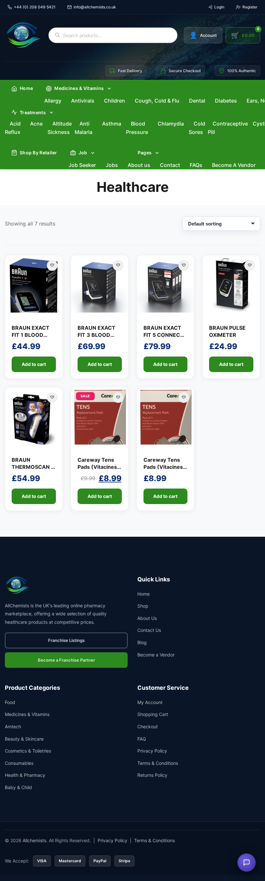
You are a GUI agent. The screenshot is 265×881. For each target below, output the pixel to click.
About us (139, 165)
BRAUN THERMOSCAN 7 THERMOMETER (33, 467)
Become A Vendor (234, 165)
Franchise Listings (66, 640)
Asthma (111, 123)
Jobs (112, 165)
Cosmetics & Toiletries (28, 751)
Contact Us (149, 630)
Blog (142, 642)
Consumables (19, 763)
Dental (197, 100)
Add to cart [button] (34, 364)
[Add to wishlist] (52, 265)
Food (10, 702)
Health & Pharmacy (25, 775)
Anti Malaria (83, 127)
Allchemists (34, 840)
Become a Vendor (156, 654)
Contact (170, 165)
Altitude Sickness (60, 127)
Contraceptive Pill (228, 127)
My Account (150, 702)
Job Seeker (82, 165)
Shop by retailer (38, 152)
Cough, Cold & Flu (157, 100)
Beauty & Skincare (24, 739)
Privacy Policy (152, 751)
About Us (147, 618)
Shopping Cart (152, 714)
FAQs (196, 165)
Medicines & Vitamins (27, 714)
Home (26, 88)
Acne (36, 123)
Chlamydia (171, 123)
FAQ (141, 739)
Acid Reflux (13, 127)
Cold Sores (197, 127)
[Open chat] (246, 862)
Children (114, 100)
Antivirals (82, 100)
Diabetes (226, 100)
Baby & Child (18, 787)
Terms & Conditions (157, 763)
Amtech (13, 726)
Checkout (147, 726)
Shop (142, 606)
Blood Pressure (137, 127)
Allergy (52, 100)
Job (83, 152)
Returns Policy (152, 775)
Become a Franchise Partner (66, 660)
